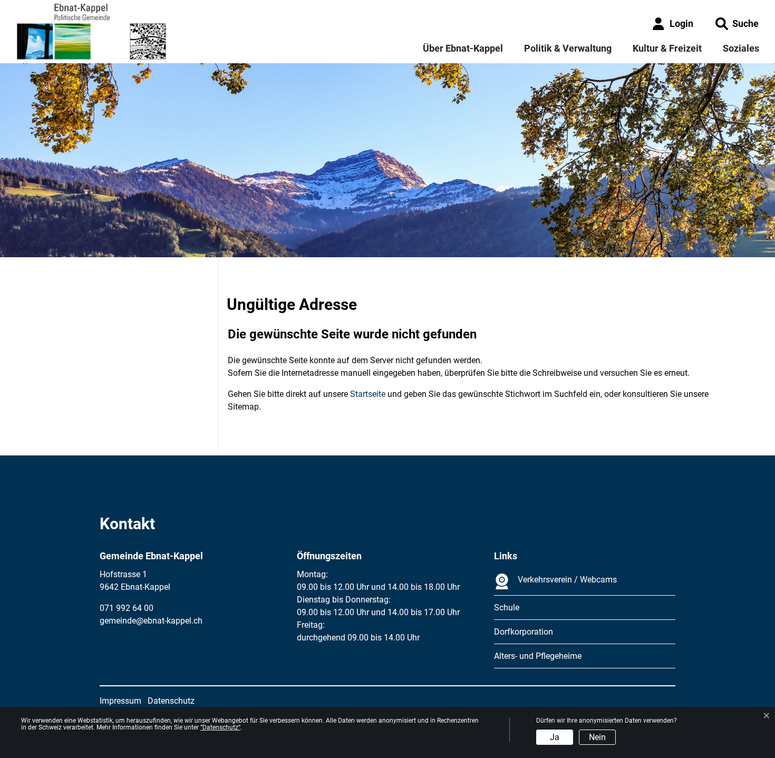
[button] (737, 23)
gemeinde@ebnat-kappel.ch (151, 621)
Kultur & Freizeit (667, 48)
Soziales (741, 48)
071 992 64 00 (126, 608)
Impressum (120, 701)
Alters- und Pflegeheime (538, 656)
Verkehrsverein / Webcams (567, 580)
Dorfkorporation (523, 632)
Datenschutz (171, 701)
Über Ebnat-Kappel (463, 48)
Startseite (367, 394)
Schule (506, 607)
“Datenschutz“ (220, 727)
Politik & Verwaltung (568, 48)
